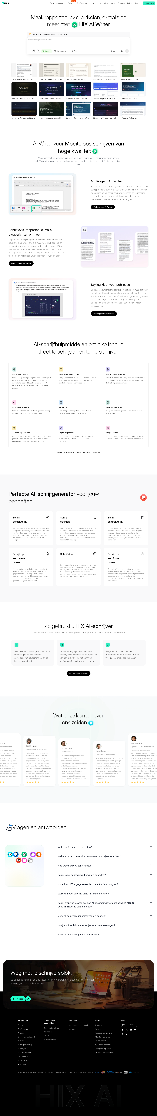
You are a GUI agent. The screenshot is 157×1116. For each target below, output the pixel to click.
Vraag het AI (22, 1060)
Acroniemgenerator (20, 407)
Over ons (98, 1025)
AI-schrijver (22, 1049)
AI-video (21, 1033)
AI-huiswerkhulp (24, 1056)
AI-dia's (21, 1041)
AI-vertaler (22, 1064)
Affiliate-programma (102, 1037)
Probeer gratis (149, 3)
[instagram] (122, 1034)
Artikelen (72, 1029)
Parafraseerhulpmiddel (69, 374)
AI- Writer (63, 407)
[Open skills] (38, 51)
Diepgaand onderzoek (26, 1037)
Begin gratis (18, 999)
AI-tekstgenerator (20, 374)
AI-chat (20, 1025)
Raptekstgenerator (67, 433)
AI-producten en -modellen (79, 1025)
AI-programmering (25, 1045)
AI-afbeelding (23, 1029)
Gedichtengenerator (114, 407)
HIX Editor (47, 1036)
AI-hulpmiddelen (50, 1040)
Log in (137, 3)
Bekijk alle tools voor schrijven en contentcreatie (77, 452)
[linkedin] (131, 1030)
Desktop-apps (49, 1032)
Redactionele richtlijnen (104, 1033)
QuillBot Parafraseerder (116, 374)
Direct (113, 51)
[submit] (127, 51)
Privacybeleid (100, 1041)
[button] (105, 847)
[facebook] (122, 1030)
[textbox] (78, 43)
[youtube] (135, 1030)
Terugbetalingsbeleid (103, 1049)
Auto (75, 51)
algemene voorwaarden (104, 1045)
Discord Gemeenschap (104, 1053)
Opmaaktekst (61, 51)
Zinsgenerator (112, 433)
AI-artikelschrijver (24, 1053)
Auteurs (98, 1029)
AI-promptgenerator (21, 433)
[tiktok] (127, 1034)
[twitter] (127, 1030)
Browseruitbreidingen (52, 1028)
